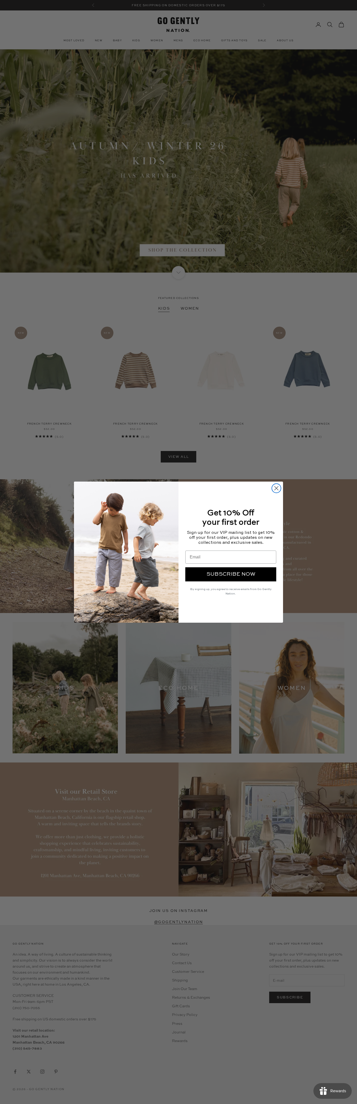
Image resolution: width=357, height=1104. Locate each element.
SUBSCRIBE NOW (230, 574)
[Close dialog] (276, 488)
